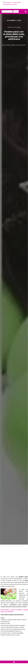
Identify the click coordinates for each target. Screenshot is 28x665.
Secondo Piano (21, 45)
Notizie (8, 45)
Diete (4, 45)
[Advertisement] (12, 561)
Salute (13, 45)
